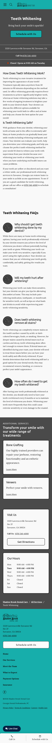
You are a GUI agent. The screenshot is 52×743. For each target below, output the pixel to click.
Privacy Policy (8, 708)
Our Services (9, 660)
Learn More (11, 469)
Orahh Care (42, 708)
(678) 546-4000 (29, 55)
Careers (34, 708)
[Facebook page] (4, 692)
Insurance (7, 685)
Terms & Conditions (22, 708)
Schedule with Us (26, 33)
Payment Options (11, 678)
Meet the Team (10, 666)
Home (5, 654)
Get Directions (26, 541)
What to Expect (10, 672)
